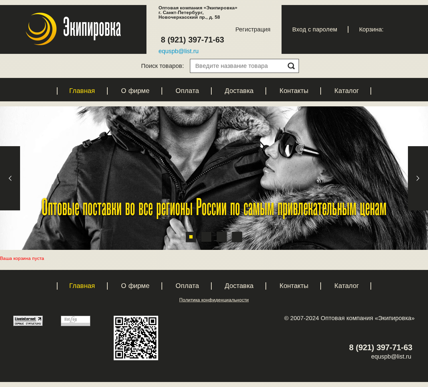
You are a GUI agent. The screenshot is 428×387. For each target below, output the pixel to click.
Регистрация (253, 29)
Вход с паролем (314, 29)
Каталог (346, 90)
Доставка (239, 90)
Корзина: (371, 29)
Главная (82, 90)
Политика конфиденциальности (214, 299)
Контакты (294, 90)
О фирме (135, 90)
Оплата (187, 90)
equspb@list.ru (178, 51)
